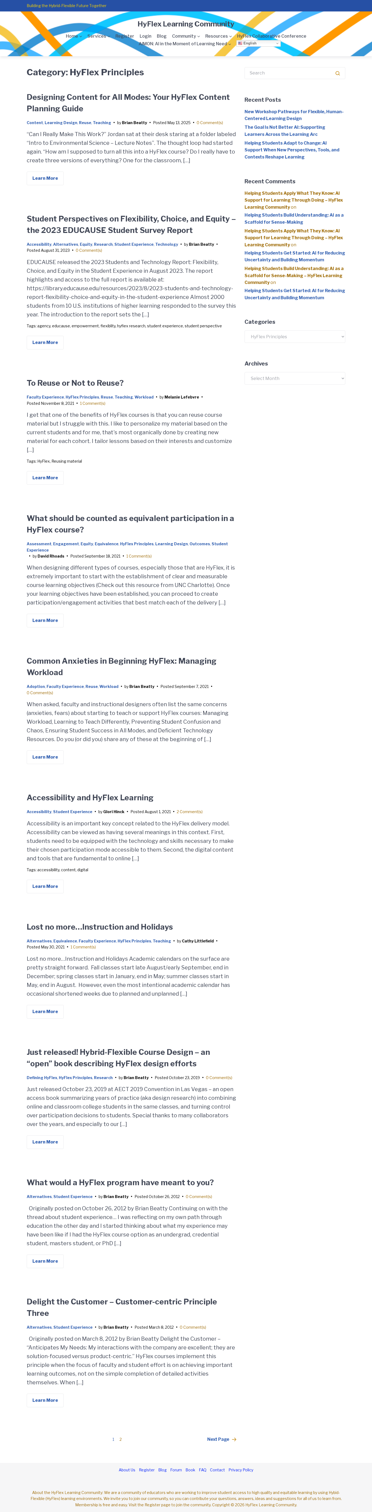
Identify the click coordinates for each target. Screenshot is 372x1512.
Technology (166, 244)
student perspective (203, 326)
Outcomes (200, 543)
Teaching (102, 122)
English (249, 43)
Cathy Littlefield (198, 941)
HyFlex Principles (82, 397)
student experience (165, 326)
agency (43, 326)
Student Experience (134, 244)
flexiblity (107, 326)
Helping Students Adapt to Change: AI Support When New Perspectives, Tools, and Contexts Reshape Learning (292, 150)
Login (145, 36)
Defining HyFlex (42, 1077)
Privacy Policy (240, 1470)
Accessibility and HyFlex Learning (90, 797)
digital (82, 869)
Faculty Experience (45, 397)
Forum (176, 1470)
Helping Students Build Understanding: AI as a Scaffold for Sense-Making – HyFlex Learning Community (294, 275)
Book (190, 1470)
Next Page (218, 1439)
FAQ (202, 1470)
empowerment (85, 326)
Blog (162, 36)
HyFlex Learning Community (186, 24)
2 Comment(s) (190, 811)
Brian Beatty (134, 122)
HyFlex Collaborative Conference (271, 36)
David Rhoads (51, 556)
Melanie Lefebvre (181, 397)
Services (96, 36)
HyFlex (43, 461)
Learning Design (61, 122)
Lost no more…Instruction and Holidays (100, 927)
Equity (86, 244)
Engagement (66, 543)
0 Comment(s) (210, 122)
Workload (144, 397)
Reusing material (66, 461)
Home (72, 36)
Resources (216, 36)
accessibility (48, 869)
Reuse (85, 122)
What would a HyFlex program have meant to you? (120, 1182)
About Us (127, 1470)
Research (103, 244)
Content (35, 122)
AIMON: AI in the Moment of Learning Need (183, 43)
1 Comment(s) (92, 403)
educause (61, 326)
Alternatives (65, 244)
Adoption (36, 686)
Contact (217, 1470)
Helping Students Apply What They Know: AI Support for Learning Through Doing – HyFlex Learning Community (294, 200)
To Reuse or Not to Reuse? (75, 383)
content (68, 869)
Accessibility (39, 244)
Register (124, 36)
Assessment (39, 543)
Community (184, 36)
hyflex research (131, 326)
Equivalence (106, 543)
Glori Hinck (113, 811)
